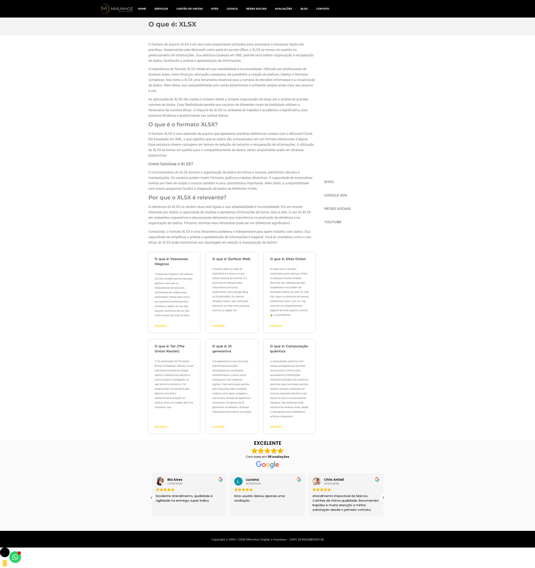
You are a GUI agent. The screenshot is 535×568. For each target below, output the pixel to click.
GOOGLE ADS (335, 195)
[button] (383, 498)
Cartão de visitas (189, 8)
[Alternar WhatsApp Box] (15, 557)
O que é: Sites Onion (288, 259)
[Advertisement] (350, 104)
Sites (214, 8)
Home (142, 8)
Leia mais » (161, 325)
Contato (322, 8)
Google (232, 8)
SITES (329, 182)
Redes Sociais (256, 8)
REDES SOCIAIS (337, 209)
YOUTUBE (332, 222)
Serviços (161, 8)
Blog (304, 8)
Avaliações (283, 8)
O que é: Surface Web (231, 259)
